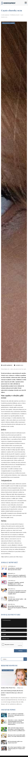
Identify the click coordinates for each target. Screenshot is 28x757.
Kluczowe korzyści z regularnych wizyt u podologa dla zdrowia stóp (17, 576)
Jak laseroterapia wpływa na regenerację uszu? (15, 742)
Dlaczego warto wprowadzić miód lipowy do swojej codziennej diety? (16, 735)
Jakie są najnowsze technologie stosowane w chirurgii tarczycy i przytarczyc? (16, 715)
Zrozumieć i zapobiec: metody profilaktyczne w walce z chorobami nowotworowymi (16, 584)
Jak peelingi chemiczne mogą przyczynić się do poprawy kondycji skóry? (17, 607)
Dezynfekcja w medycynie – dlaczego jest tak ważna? (15, 568)
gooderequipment (7, 365)
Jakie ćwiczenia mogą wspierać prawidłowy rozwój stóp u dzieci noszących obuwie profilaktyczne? (16, 729)
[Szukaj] (25, 659)
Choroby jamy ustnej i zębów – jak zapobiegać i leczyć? (17, 599)
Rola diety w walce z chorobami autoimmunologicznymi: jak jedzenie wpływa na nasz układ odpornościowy (16, 722)
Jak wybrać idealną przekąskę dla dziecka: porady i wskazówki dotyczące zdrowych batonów (12, 693)
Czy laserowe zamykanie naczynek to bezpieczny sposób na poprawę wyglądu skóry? (17, 592)
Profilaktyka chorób (8, 23)
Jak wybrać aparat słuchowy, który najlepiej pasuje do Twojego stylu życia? (16, 748)
